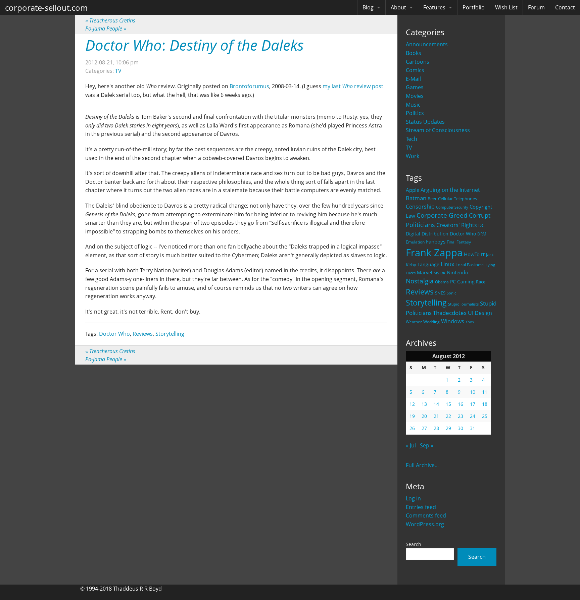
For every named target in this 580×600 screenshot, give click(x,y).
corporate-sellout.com (46, 7)
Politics (415, 113)
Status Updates (425, 121)
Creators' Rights (456, 225)
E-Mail (413, 79)
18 (484, 404)
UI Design (480, 313)
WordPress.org (425, 524)
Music (413, 104)
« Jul (411, 445)
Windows (452, 321)
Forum (536, 7)
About (398, 7)
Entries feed (421, 507)
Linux (447, 264)
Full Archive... (422, 465)
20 (424, 416)
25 (484, 416)
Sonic (451, 292)
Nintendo (457, 272)
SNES (440, 293)
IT (483, 255)
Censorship (420, 206)
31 (472, 428)
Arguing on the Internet (450, 190)
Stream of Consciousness (438, 130)
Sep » (426, 445)
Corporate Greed (442, 215)
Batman (416, 198)
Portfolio (474, 7)
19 (412, 416)
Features (434, 7)
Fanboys (435, 241)
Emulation (415, 242)
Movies (415, 96)
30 (460, 428)
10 (472, 392)
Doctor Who (463, 233)
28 (436, 428)
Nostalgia (420, 280)
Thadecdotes (450, 313)
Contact (565, 7)
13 (424, 404)
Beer (432, 199)
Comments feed (426, 515)
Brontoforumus (249, 86)
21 (436, 416)
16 (460, 404)
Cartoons (417, 61)
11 (484, 392)
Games (415, 87)
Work (412, 156)
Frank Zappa (434, 252)
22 (448, 416)
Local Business (469, 265)
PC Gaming (462, 281)
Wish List (506, 7)
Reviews (420, 291)
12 (412, 404)
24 (472, 416)
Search (413, 544)
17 (472, 404)
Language (428, 264)
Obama (442, 281)
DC (481, 225)
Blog (368, 7)
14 (436, 404)
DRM (481, 234)
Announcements (427, 44)
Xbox (470, 321)
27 (424, 428)
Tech (411, 139)
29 (448, 428)
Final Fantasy (459, 242)
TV (409, 147)
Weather (414, 322)
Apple (412, 189)
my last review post (353, 86)
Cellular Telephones (457, 199)
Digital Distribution (427, 233)
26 (412, 428)
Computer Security (452, 207)
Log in (413, 498)
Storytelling (426, 302)
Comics (415, 70)
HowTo (472, 254)
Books (413, 53)
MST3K (439, 273)
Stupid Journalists (463, 304)
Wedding (431, 321)
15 (448, 404)
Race (480, 282)
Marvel (424, 272)
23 (460, 416)
